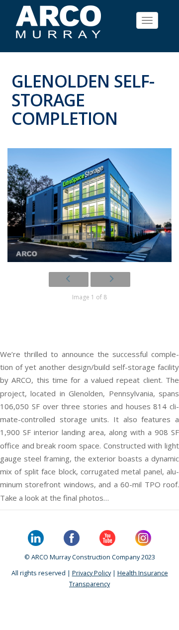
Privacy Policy (91, 572)
